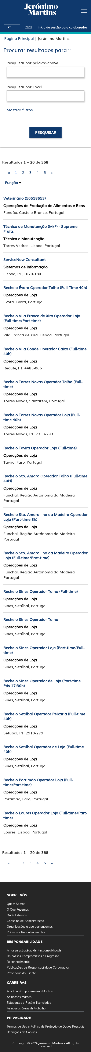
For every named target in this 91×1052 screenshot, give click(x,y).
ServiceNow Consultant (24, 259)
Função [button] (12, 182)
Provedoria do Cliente (21, 973)
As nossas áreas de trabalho (26, 1008)
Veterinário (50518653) (24, 198)
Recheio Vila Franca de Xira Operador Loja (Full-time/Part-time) (41, 318)
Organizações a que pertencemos (30, 927)
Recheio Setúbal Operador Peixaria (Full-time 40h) (44, 716)
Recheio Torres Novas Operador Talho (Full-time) (43, 384)
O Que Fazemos (18, 909)
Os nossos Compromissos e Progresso (33, 956)
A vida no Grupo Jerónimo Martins (30, 991)
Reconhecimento (18, 962)
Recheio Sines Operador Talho (30, 619)
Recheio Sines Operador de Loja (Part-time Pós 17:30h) (42, 683)
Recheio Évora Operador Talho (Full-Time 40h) (45, 287)
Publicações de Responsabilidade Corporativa (38, 967)
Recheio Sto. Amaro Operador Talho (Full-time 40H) (45, 478)
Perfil (28, 27)
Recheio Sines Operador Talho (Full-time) (40, 591)
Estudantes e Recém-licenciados (29, 1003)
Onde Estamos (17, 915)
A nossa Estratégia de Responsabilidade (34, 950)
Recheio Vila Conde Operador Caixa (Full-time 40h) (45, 351)
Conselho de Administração (25, 921)
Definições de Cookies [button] (22, 1032)
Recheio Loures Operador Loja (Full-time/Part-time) (45, 815)
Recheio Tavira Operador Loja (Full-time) (40, 447)
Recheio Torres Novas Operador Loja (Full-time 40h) (41, 417)
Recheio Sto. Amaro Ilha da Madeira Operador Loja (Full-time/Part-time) (45, 555)
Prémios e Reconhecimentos (26, 932)
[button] (76, 10)
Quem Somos (16, 904)
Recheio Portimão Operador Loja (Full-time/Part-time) (38, 782)
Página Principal (19, 38)
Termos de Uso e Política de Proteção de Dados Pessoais (45, 1026)
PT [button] (9, 27)
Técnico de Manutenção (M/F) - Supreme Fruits (40, 228)
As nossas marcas (19, 997)
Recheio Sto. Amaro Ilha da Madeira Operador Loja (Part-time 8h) (45, 516)
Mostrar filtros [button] (20, 109)
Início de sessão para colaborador (62, 27)
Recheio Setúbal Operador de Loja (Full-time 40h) (43, 749)
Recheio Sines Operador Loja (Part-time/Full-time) (44, 650)
